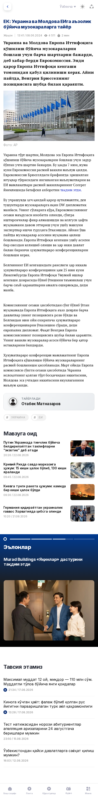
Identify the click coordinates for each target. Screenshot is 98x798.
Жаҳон (8, 35)
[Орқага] (7, 6)
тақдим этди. (71, 190)
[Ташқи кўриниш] (82, 6)
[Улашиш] (91, 6)
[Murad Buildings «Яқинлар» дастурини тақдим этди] (49, 600)
